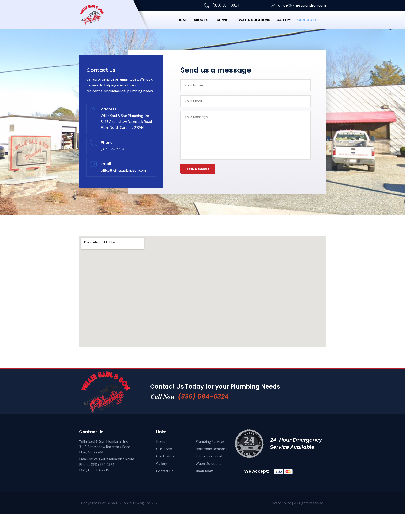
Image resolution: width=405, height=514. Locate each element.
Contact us (308, 19)
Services (224, 19)
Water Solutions (254, 19)
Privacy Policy (281, 503)
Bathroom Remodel (211, 449)
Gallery (284, 19)
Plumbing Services (210, 441)
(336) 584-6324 (225, 5)
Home (182, 19)
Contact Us (164, 471)
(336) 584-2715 (97, 470)
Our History (165, 456)
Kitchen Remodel (209, 456)
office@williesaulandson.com (301, 5)
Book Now (204, 471)
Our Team (164, 449)
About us (202, 19)
